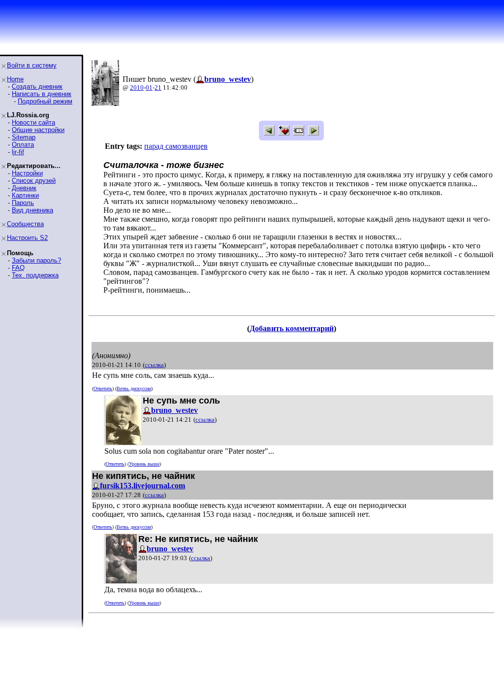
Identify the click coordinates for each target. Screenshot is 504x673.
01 (149, 87)
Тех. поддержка (35, 275)
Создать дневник (37, 86)
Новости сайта (33, 122)
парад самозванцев (176, 146)
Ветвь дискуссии (134, 388)
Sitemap (23, 137)
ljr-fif (18, 152)
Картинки (25, 195)
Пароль (23, 202)
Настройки (27, 173)
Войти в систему (32, 65)
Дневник (24, 188)
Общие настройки (38, 130)
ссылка (154, 365)
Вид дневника (32, 210)
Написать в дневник (41, 94)
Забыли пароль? (36, 260)
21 (158, 87)
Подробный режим (45, 101)
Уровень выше (144, 464)
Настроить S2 (27, 237)
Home (15, 79)
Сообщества (25, 224)
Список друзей (34, 180)
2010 (137, 87)
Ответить (103, 388)
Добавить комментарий (292, 328)
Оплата (23, 144)
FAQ (18, 267)
